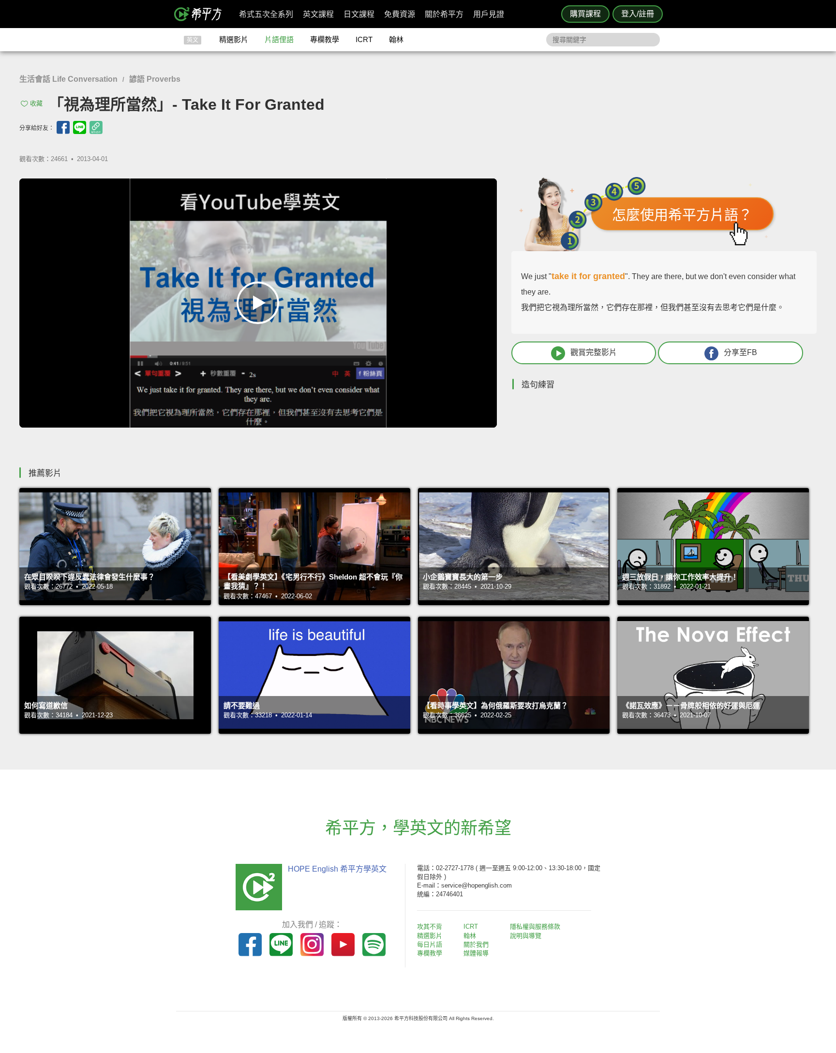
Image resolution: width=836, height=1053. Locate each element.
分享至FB (740, 352)
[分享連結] (96, 127)
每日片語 (429, 944)
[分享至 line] (79, 127)
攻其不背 (429, 926)
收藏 (36, 103)
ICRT (364, 39)
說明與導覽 (525, 935)
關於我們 (476, 944)
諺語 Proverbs (154, 79)
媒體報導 (476, 953)
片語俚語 (279, 39)
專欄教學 (324, 39)
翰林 (396, 39)
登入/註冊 (637, 14)
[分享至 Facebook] (63, 127)
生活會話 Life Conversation (68, 79)
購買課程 (585, 14)
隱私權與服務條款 (535, 926)
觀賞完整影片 (593, 352)
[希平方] (201, 14)
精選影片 (233, 39)
